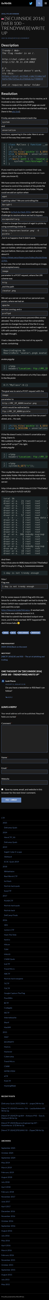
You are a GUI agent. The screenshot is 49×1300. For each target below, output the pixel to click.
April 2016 (5, 1245)
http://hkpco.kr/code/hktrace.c (15, 610)
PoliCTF (7, 1081)
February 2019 (7, 1172)
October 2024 (7, 1153)
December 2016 (8, 1211)
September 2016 (8, 1226)
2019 (5, 847)
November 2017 (8, 1197)
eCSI (6, 1076)
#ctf (13, 633)
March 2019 (6, 1167)
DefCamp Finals (11, 915)
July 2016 (5, 1236)
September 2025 (8, 1148)
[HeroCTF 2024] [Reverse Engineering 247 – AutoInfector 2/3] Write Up (19, 1124)
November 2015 (8, 1260)
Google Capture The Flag (14, 993)
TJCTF (6, 983)
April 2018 (5, 1187)
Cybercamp (9, 1056)
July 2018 (5, 1182)
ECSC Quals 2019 (11, 861)
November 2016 (8, 1216)
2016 (3, 14)
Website (5, 778)
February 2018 (7, 1192)
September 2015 (8, 1270)
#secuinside (23, 633)
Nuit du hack (9, 910)
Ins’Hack (7, 881)
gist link (15, 111)
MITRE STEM (9, 1071)
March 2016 (6, 1250)
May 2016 (5, 1240)
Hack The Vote (10, 935)
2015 (5, 1032)
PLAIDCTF (8, 900)
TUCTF (7, 988)
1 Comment (24, 38)
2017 (5, 896)
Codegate (8, 1008)
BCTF (6, 1003)
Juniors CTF (9, 930)
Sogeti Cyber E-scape (13, 852)
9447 (6, 1037)
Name (4, 757)
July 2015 (5, 1279)
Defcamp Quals (10, 827)
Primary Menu (45, 3)
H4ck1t (7, 954)
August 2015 (6, 1274)
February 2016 (7, 1255)
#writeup (35, 633)
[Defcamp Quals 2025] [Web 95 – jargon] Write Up (22, 1103)
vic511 (15, 38)
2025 (5, 823)
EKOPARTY (9, 1042)
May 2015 (5, 1284)
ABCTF (7, 974)
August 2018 (6, 1177)
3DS (6, 925)
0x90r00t (6, 3)
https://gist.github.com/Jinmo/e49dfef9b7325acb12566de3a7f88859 (24, 77)
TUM (6, 949)
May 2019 (5, 1162)
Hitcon (7, 944)
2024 (5, 832)
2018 (5, 866)
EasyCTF (7, 891)
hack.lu (7, 939)
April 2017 (5, 1206)
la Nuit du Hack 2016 (21, 212)
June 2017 (5, 1201)
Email (4, 768)
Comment (6, 723)
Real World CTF (11, 876)
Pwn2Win (8, 998)
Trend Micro (9, 969)
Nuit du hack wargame (13, 978)
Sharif (6, 1022)
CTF (7, 14)
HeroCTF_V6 (9, 837)
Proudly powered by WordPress (12, 1297)
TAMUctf (8, 857)
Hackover (8, 1051)
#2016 (6, 633)
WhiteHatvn (9, 871)
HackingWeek (10, 1086)
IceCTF (7, 964)
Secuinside (14, 14)
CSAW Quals (9, 959)
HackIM (7, 1027)
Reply (10, 697)
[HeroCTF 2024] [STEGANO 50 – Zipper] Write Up (22, 1130)
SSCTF (7, 1013)
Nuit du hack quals (12, 886)
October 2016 (7, 1221)
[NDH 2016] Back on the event (14, 645)
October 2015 (7, 1265)
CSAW (7, 1066)
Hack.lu (7, 1047)
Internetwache (10, 1017)
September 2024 (8, 1158)
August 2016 (6, 1231)
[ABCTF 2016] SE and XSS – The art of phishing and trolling (23, 656)
